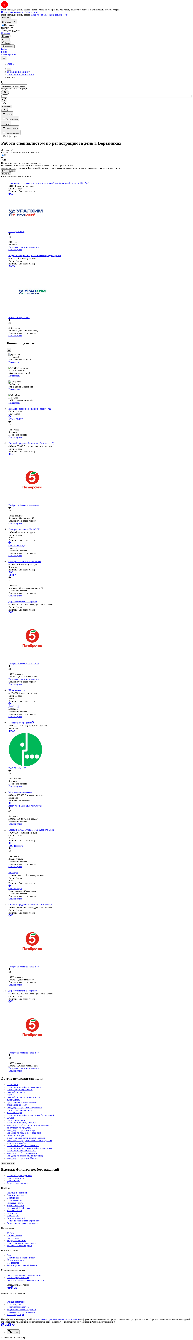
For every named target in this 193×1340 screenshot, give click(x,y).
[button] (4, 49)
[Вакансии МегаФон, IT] (99, 750)
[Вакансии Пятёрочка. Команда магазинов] (99, 480)
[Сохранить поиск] (4, 99)
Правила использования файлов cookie (49, 15)
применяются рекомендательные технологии (57, 1319)
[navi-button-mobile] (4, 58)
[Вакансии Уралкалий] (99, 212)
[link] (6, 43)
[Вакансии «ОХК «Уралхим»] (99, 292)
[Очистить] (5, 92)
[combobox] (14, 85)
